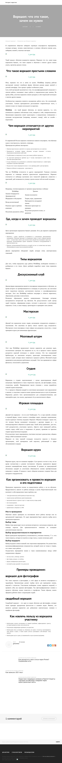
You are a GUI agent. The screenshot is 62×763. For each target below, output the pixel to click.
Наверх (58, 742)
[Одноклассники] (53, 645)
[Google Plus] (55, 645)
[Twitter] (51, 645)
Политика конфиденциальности (49, 756)
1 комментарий (14, 718)
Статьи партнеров (17, 752)
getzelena (16, 643)
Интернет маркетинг (11, 2)
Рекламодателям (29, 752)
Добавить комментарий (49, 718)
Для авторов (5, 752)
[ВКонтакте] (48, 645)
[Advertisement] (31, 699)
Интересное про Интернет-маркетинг (27, 41)
